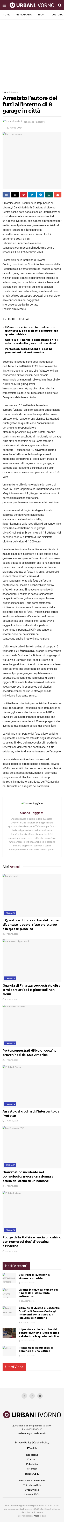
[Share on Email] (57, 194)
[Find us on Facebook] (24, 1396)
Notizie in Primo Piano (32, 1480)
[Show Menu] (4, 5)
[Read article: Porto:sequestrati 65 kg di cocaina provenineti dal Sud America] (32, 1026)
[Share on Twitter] (15, 194)
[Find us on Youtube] (40, 1396)
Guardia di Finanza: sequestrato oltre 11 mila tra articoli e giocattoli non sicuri (32, 990)
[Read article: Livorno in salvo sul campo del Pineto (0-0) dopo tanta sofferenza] (9, 1293)
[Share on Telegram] (40, 194)
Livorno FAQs (32, 1494)
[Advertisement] (32, 53)
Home (6, 14)
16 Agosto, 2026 (11, 1121)
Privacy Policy (23, 1442)
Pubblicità (32, 1463)
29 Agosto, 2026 (11, 934)
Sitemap (32, 1468)
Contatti (32, 1459)
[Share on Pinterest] (23, 194)
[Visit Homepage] (32, 5)
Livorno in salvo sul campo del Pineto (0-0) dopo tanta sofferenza (38, 1293)
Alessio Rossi (40, 1515)
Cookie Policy (41, 1442)
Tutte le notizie (32, 1485)
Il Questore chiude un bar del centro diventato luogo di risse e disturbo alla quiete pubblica (31, 330)
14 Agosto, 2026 (11, 1186)
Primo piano (24, 14)
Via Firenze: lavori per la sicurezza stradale (34, 1276)
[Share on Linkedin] (32, 194)
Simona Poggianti (35, 121)
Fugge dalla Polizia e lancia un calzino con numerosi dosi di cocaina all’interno (32, 1242)
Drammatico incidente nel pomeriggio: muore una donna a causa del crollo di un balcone (28, 1176)
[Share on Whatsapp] (49, 194)
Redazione (32, 1454)
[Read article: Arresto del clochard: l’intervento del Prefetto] (32, 1086)
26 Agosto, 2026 (11, 999)
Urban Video (32, 1489)
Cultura (57, 14)
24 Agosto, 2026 (11, 1060)
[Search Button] (59, 5)
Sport (42, 14)
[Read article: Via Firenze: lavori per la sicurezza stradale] (9, 1278)
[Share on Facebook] (6, 194)
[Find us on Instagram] (32, 1396)
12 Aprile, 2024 (14, 127)
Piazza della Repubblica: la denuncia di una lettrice (36, 1349)
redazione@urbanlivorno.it (32, 1433)
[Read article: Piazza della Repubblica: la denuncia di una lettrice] (9, 1351)
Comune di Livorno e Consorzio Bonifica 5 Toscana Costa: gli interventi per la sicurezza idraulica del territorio (39, 1313)
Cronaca (14, 92)
